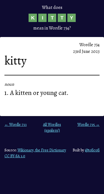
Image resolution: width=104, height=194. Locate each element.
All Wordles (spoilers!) (52, 127)
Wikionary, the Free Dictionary (41, 150)
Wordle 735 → (88, 124)
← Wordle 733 (15, 124)
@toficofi (92, 150)
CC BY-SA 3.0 (14, 156)
